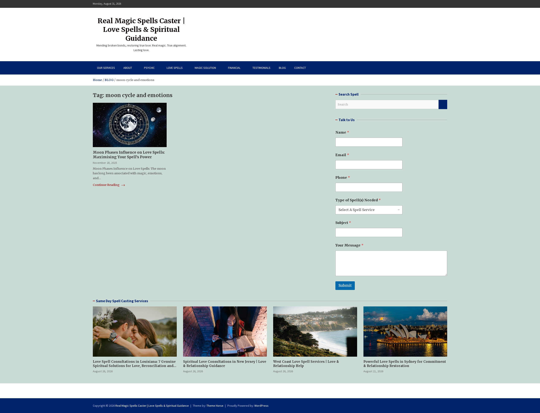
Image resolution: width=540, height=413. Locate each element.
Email (342, 155)
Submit (345, 285)
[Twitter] (439, 4)
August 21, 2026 (373, 371)
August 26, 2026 (103, 371)
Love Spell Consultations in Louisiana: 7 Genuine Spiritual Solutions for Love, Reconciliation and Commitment (134, 366)
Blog (282, 68)
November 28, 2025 (105, 163)
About (127, 68)
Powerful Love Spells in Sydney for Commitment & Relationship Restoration (404, 364)
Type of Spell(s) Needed (358, 200)
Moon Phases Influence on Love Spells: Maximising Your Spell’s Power (129, 154)
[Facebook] (428, 4)
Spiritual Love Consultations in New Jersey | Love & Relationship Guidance (224, 364)
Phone (342, 178)
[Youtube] (444, 4)
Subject (343, 223)
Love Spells (175, 68)
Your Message (349, 245)
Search (443, 104)
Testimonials (261, 68)
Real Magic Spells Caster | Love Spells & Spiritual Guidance (141, 30)
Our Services (106, 68)
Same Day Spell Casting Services (122, 301)
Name (342, 132)
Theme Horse (215, 406)
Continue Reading (106, 185)
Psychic (149, 68)
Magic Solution (205, 68)
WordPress (261, 406)
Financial (234, 68)
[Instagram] (433, 4)
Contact (300, 68)
